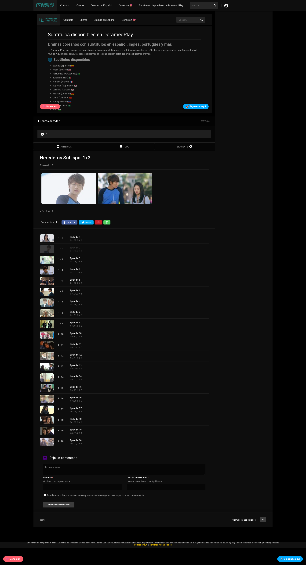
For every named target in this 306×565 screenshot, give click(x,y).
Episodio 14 (76, 376)
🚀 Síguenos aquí (290, 558)
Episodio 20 (76, 440)
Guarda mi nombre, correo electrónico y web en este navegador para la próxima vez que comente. (96, 495)
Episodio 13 (76, 365)
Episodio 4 (75, 269)
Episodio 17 (76, 408)
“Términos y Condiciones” (244, 520)
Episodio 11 (76, 344)
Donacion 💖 (125, 5)
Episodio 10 (76, 333)
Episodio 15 (76, 387)
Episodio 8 (75, 312)
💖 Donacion (13, 558)
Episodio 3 (75, 258)
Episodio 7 (75, 301)
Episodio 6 (75, 290)
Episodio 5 (75, 280)
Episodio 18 (76, 419)
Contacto (65, 5)
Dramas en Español (101, 5)
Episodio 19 (76, 429)
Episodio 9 (75, 322)
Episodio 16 (76, 397)
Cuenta (80, 5)
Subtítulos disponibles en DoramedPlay (161, 5)
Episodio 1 (75, 237)
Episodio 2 (75, 247)
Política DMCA (140, 545)
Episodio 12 (76, 354)
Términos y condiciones (161, 545)
